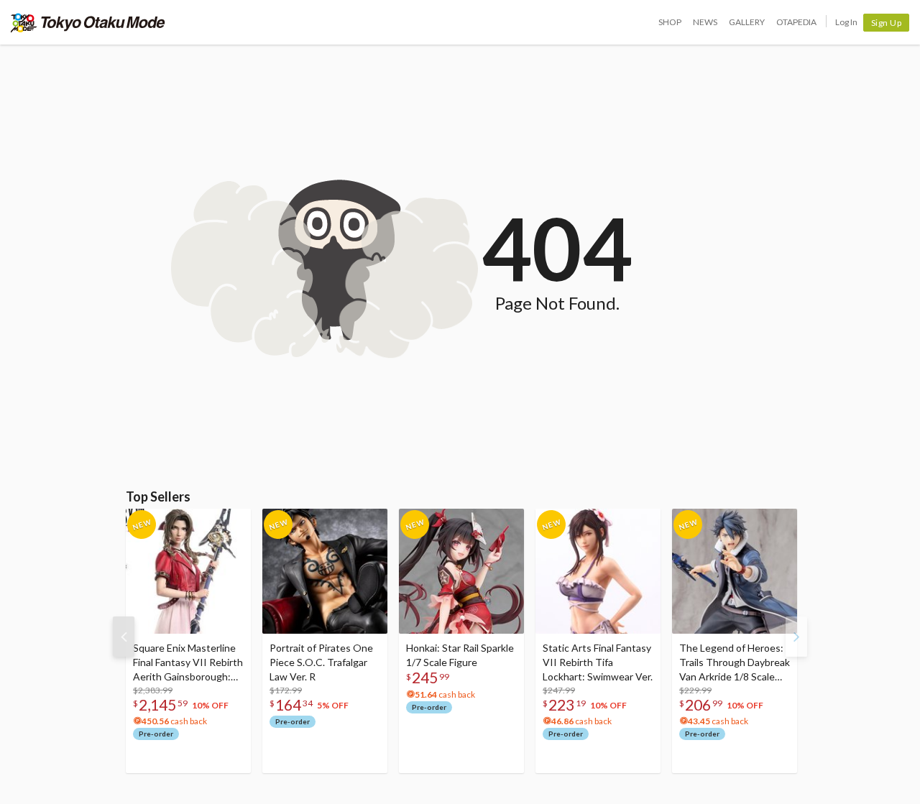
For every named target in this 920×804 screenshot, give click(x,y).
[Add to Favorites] (232, 523)
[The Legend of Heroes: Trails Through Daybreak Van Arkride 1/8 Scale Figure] (734, 571)
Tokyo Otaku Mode (88, 22)
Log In (846, 22)
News (705, 22)
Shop (669, 22)
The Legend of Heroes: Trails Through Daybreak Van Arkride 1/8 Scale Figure (734, 663)
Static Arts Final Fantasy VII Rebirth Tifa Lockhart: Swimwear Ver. (598, 662)
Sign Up (886, 22)
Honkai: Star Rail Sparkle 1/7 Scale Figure (460, 655)
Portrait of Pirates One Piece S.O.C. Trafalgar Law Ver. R (321, 662)
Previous (123, 636)
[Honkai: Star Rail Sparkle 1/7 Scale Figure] (461, 571)
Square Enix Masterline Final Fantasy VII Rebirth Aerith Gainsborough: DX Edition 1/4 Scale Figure (188, 663)
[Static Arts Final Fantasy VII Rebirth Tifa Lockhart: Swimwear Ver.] (598, 571)
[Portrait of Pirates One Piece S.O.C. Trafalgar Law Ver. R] (324, 571)
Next (796, 636)
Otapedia (796, 22)
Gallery (747, 22)
